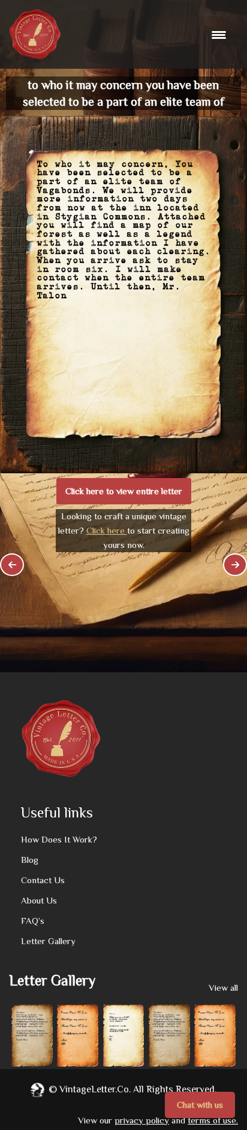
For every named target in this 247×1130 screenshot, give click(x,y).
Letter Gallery (48, 941)
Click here (106, 530)
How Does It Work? (59, 839)
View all (223, 987)
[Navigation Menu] (220, 34)
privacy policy (142, 1120)
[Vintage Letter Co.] (35, 34)
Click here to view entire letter (123, 491)
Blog (29, 860)
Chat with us (200, 1105)
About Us (39, 900)
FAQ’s (32, 920)
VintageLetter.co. (95, 1089)
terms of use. (213, 1120)
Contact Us (43, 880)
